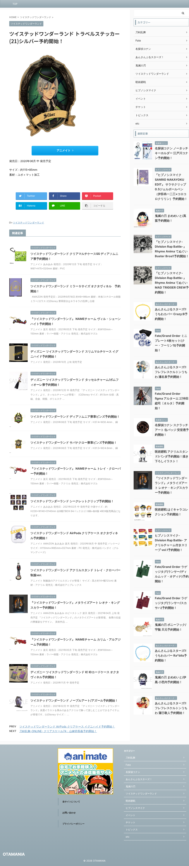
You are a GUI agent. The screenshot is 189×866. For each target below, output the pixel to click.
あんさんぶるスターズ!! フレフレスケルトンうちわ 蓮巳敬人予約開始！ (171, 708)
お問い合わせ (69, 812)
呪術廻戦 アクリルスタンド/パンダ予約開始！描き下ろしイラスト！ (171, 456)
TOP (15, 3)
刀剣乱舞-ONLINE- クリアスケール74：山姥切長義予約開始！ (58, 731)
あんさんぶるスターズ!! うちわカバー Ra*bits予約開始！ (171, 655)
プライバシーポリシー (73, 823)
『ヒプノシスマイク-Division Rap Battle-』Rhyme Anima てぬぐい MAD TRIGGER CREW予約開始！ (172, 282)
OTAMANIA (14, 854)
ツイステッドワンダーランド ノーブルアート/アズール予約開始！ (74, 700)
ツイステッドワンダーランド (28, 222)
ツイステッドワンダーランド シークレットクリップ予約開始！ (72, 501)
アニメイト (64, 150)
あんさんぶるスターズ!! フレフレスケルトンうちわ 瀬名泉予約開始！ (171, 372)
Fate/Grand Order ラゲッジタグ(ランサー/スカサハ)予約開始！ (171, 603)
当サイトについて (71, 801)
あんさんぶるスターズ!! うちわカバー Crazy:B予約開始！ (171, 314)
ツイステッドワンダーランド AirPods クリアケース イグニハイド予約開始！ (67, 726)
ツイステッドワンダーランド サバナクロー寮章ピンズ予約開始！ (73, 442)
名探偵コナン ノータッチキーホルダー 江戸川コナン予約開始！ (171, 153)
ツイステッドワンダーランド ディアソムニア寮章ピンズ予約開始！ (75, 416)
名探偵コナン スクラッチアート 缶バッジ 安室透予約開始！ (172, 429)
